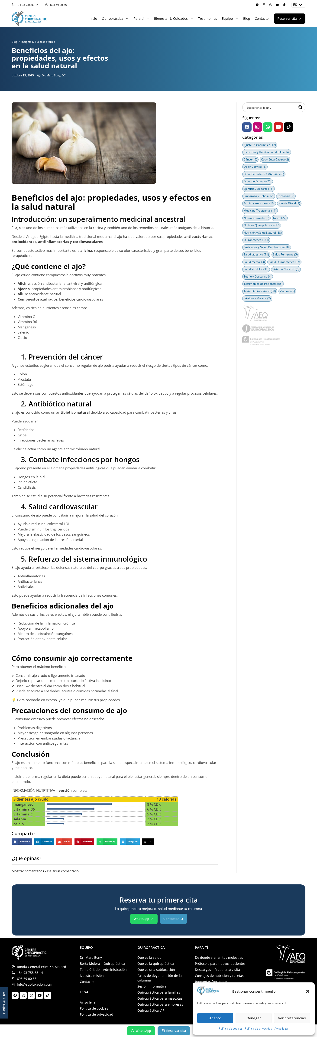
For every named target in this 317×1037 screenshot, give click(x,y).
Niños (279, 218)
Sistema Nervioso (285, 269)
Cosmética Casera (275, 159)
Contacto (261, 18)
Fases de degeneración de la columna (159, 977)
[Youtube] (277, 5)
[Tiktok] (284, 5)
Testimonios (207, 18)
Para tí (139, 18)
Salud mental (254, 262)
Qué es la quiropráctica (155, 963)
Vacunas (287, 291)
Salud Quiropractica (284, 262)
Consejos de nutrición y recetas (219, 975)
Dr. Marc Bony (91, 957)
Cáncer (250, 159)
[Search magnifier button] (300, 107)
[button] (307, 991)
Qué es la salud (149, 957)
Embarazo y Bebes (259, 196)
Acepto (215, 1018)
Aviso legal (281, 1028)
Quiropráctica (112, 18)
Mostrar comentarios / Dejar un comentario (45, 871)
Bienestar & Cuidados (171, 18)
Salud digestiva (256, 254)
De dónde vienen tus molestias (219, 957)
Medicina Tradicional (260, 211)
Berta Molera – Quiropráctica (102, 963)
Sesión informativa (151, 986)
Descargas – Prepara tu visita (217, 969)
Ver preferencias (292, 1018)
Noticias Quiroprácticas (262, 225)
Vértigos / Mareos (257, 298)
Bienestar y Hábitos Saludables (267, 152)
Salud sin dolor (256, 269)
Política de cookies (231, 1028)
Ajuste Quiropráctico (260, 145)
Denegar (254, 1018)
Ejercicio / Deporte (258, 189)
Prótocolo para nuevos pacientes (220, 963)
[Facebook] (257, 5)
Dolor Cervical (255, 167)
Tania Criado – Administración (103, 969)
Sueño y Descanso (258, 276)
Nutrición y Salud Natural (263, 233)
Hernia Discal (289, 203)
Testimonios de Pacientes (263, 284)
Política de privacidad (258, 1028)
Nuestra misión (92, 975)
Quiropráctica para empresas (160, 1004)
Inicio (93, 18)
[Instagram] (264, 5)
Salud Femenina (285, 254)
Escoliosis (286, 196)
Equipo (227, 18)
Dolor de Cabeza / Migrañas (264, 174)
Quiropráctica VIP (150, 1010)
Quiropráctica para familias (158, 992)
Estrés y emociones (259, 203)
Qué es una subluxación (156, 969)
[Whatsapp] (270, 5)
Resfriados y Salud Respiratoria (267, 247)
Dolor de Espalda (258, 181)
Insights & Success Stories (38, 42)
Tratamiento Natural (260, 291)
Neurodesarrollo (256, 218)
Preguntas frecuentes (211, 981)
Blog (246, 18)
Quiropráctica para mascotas (159, 998)
